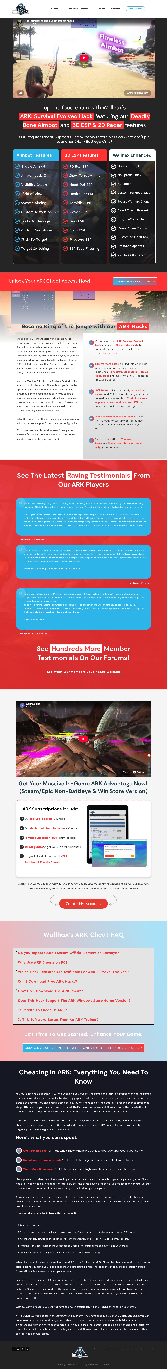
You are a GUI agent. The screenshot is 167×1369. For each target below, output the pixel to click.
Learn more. (110, 353)
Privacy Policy (87, 1364)
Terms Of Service (101, 1364)
